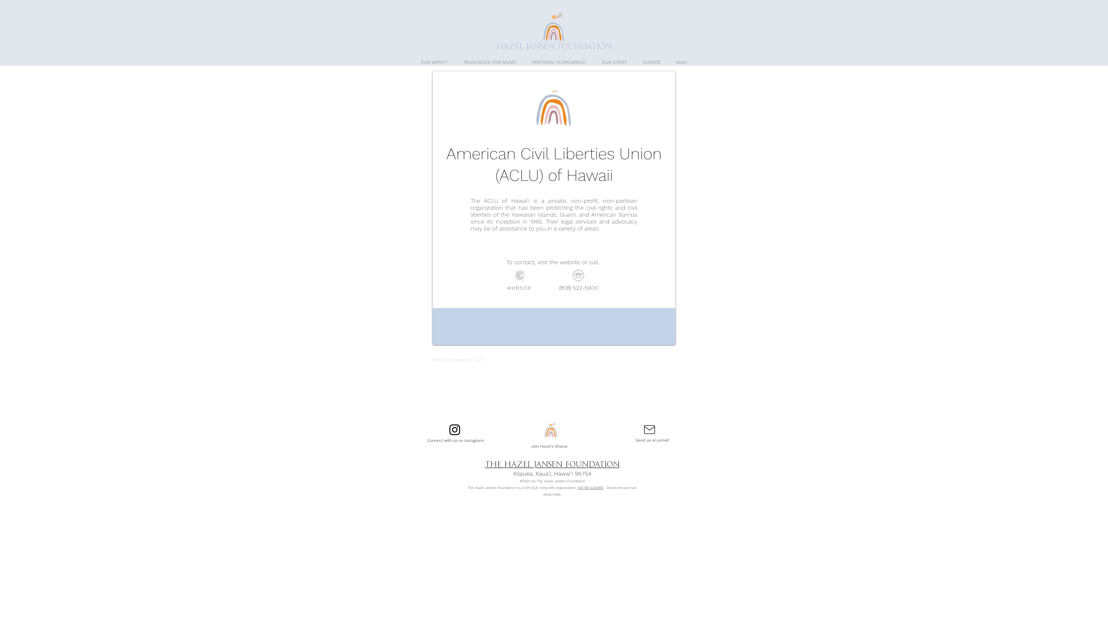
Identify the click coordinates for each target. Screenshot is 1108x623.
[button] (490, 62)
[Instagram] (455, 430)
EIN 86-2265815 (590, 488)
